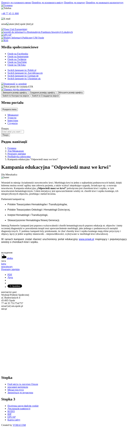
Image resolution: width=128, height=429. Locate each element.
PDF (9, 274)
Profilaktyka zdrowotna (19, 156)
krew (3, 263)
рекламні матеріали (17, 387)
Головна (11, 148)
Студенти (12, 123)
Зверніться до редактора (20, 392)
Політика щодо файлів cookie (23, 405)
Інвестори (12, 120)
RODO (11, 411)
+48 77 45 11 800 (10, 13)
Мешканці (12, 115)
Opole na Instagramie (18, 56)
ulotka (10, 258)
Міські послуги (15, 389)
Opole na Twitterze (16, 59)
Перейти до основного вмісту (47, 2)
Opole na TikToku (16, 65)
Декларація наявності (18, 408)
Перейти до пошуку (74, 2)
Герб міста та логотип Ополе (22, 384)
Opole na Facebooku (17, 53)
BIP (9, 414)
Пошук (5, 128)
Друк (10, 277)
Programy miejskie (16, 153)
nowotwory (7, 266)
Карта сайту (13, 419)
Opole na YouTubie (17, 62)
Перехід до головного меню (16, 2)
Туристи (11, 117)
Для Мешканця (15, 151)
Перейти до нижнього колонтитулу (104, 2)
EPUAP (11, 417)
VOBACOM (19, 425)
